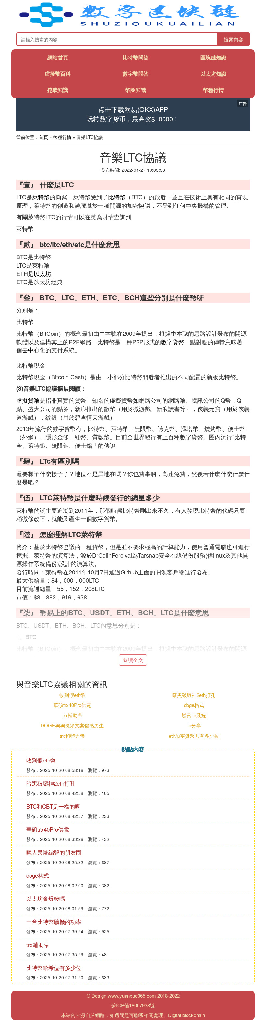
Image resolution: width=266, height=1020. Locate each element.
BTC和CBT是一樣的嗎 (53, 806)
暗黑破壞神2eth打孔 (193, 694)
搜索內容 (233, 39)
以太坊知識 (213, 73)
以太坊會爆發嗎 (45, 898)
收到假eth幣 (72, 694)
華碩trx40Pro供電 (72, 704)
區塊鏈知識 (213, 57)
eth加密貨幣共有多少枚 (194, 735)
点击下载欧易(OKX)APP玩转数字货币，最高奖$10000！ (133, 114)
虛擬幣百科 (58, 73)
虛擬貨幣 (28, 400)
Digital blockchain (186, 1015)
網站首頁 (57, 57)
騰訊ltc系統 (194, 715)
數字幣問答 (136, 73)
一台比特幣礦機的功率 (53, 921)
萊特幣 (41, 197)
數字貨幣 (172, 341)
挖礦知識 (57, 90)
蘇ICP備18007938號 (133, 1005)
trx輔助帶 (72, 715)
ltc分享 (194, 725)
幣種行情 (213, 90)
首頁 (43, 137)
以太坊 (42, 273)
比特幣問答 (136, 57)
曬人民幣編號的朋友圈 (53, 852)
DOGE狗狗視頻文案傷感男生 (72, 725)
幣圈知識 (135, 90)
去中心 (31, 350)
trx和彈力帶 (72, 735)
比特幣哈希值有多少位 (53, 967)
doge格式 (194, 704)
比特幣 (117, 197)
